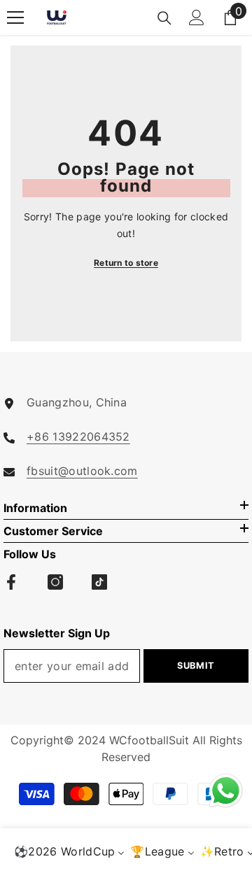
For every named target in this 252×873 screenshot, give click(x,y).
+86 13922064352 (78, 436)
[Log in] (196, 17)
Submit (196, 665)
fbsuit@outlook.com (82, 471)
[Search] (164, 18)
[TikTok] (99, 582)
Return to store (126, 262)
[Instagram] (55, 582)
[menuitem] (69, 851)
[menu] (15, 17)
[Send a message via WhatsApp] (225, 791)
